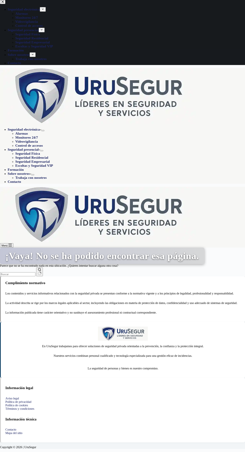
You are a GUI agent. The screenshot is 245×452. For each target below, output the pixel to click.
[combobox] (17, 274)
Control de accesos (29, 145)
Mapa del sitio (13, 433)
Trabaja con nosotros (31, 178)
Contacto (14, 182)
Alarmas (21, 133)
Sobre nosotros (19, 174)
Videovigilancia (26, 141)
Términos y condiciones (19, 408)
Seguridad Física (27, 153)
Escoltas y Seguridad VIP (34, 165)
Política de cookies (16, 405)
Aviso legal (12, 398)
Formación (16, 170)
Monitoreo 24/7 (26, 137)
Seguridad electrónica (24, 129)
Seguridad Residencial (31, 157)
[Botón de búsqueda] (39, 271)
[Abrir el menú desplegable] (42, 130)
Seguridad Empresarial (32, 161)
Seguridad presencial (23, 149)
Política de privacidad (18, 401)
